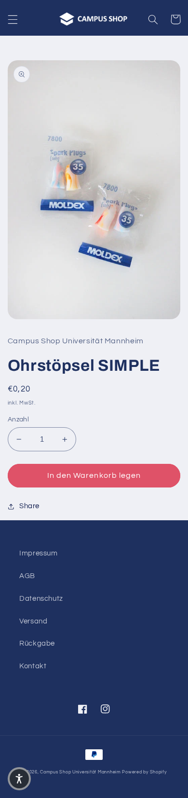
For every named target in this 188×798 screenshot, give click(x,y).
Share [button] (29, 506)
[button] (12, 19)
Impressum (38, 553)
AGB (27, 576)
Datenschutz (41, 598)
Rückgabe (37, 643)
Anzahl (18, 419)
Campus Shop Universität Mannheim (80, 772)
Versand (33, 621)
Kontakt (32, 666)
